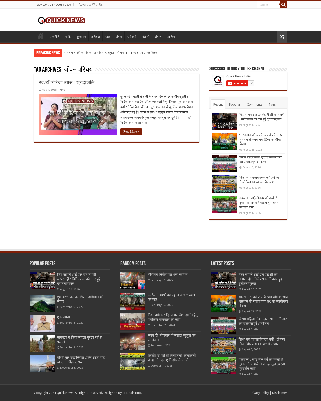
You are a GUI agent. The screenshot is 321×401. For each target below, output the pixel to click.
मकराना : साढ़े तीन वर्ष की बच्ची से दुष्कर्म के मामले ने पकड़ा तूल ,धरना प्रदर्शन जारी (259, 202)
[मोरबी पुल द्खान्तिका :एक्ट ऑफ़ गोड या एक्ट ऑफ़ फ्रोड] (42, 363)
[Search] (283, 4)
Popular (234, 104)
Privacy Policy (259, 393)
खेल (107, 37)
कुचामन (81, 37)
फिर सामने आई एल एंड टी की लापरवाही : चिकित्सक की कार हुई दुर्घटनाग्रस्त (78, 279)
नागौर (68, 37)
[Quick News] (61, 20)
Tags (272, 104)
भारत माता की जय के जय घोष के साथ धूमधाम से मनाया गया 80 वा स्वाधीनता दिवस (111, 53)
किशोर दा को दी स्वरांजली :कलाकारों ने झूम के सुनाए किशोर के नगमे (172, 357)
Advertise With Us (91, 4)
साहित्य (171, 37)
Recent (218, 104)
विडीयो (145, 37)
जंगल (119, 37)
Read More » (131, 131)
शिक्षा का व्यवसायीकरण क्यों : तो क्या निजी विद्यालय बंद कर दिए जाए (262, 341)
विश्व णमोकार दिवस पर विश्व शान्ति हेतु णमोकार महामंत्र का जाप (172, 317)
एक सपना (63, 317)
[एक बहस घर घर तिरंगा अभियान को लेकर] (42, 303)
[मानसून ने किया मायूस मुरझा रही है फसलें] (42, 343)
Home (40, 36)
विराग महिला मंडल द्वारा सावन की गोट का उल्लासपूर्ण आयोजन (263, 321)
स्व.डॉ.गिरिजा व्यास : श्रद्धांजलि (66, 82)
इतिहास (95, 37)
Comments (254, 104)
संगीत (158, 37)
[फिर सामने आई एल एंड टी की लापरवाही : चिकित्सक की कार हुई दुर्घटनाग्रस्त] (42, 280)
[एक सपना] (42, 323)
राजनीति (54, 37)
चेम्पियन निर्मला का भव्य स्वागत (167, 274)
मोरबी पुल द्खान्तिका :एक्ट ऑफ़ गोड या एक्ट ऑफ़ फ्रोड (81, 359)
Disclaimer (279, 393)
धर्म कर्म (131, 37)
